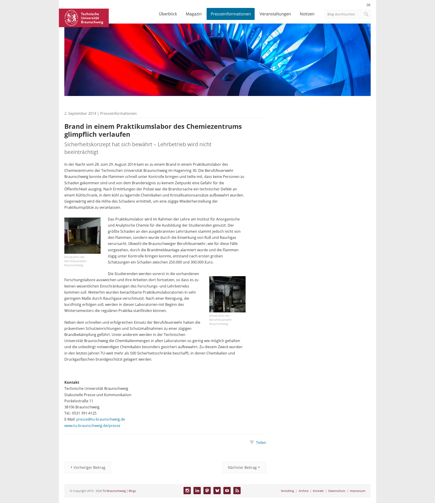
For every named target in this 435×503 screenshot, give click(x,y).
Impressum (357, 491)
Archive (304, 491)
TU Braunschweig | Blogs (119, 491)
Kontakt (318, 491)
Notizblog (287, 491)
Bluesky (217, 490)
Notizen (307, 14)
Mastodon (207, 490)
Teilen (261, 442)
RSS (237, 490)
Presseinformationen (231, 14)
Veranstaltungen (275, 14)
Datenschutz (336, 491)
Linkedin (197, 490)
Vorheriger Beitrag (89, 467)
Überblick (168, 14)
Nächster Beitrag (242, 467)
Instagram (187, 490)
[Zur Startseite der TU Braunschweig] (84, 17)
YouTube (227, 490)
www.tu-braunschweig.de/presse (92, 425)
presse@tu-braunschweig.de (100, 419)
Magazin (194, 14)
